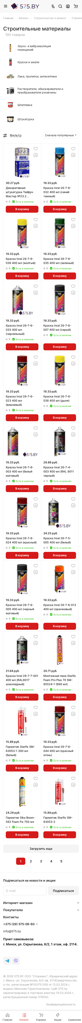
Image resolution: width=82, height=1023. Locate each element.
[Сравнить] (36, 155)
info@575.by (12, 931)
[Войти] (68, 6)
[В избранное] (36, 149)
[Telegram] (7, 961)
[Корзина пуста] (76, 6)
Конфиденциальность (61, 1004)
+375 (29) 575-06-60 (19, 924)
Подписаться (63, 891)
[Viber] (16, 961)
